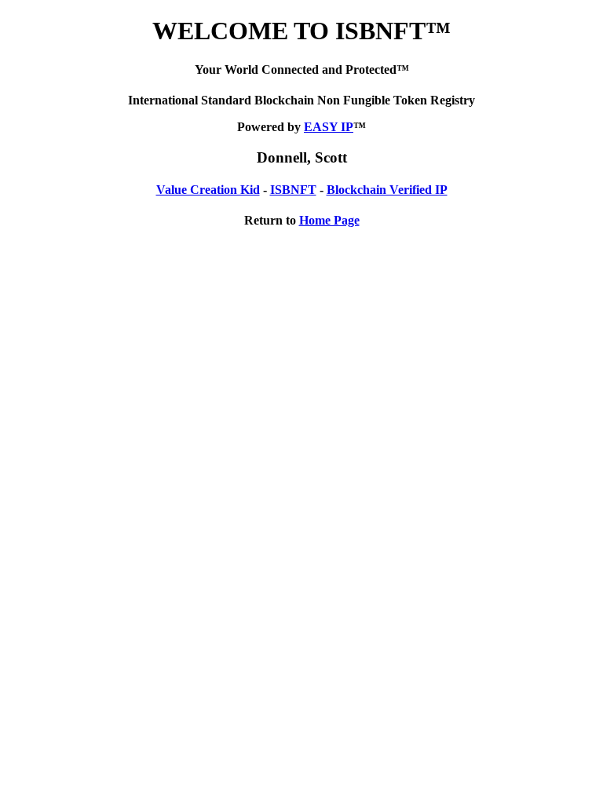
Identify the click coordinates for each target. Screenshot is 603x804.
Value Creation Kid (208, 189)
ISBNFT (293, 189)
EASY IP (328, 126)
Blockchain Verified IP (387, 189)
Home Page (329, 220)
